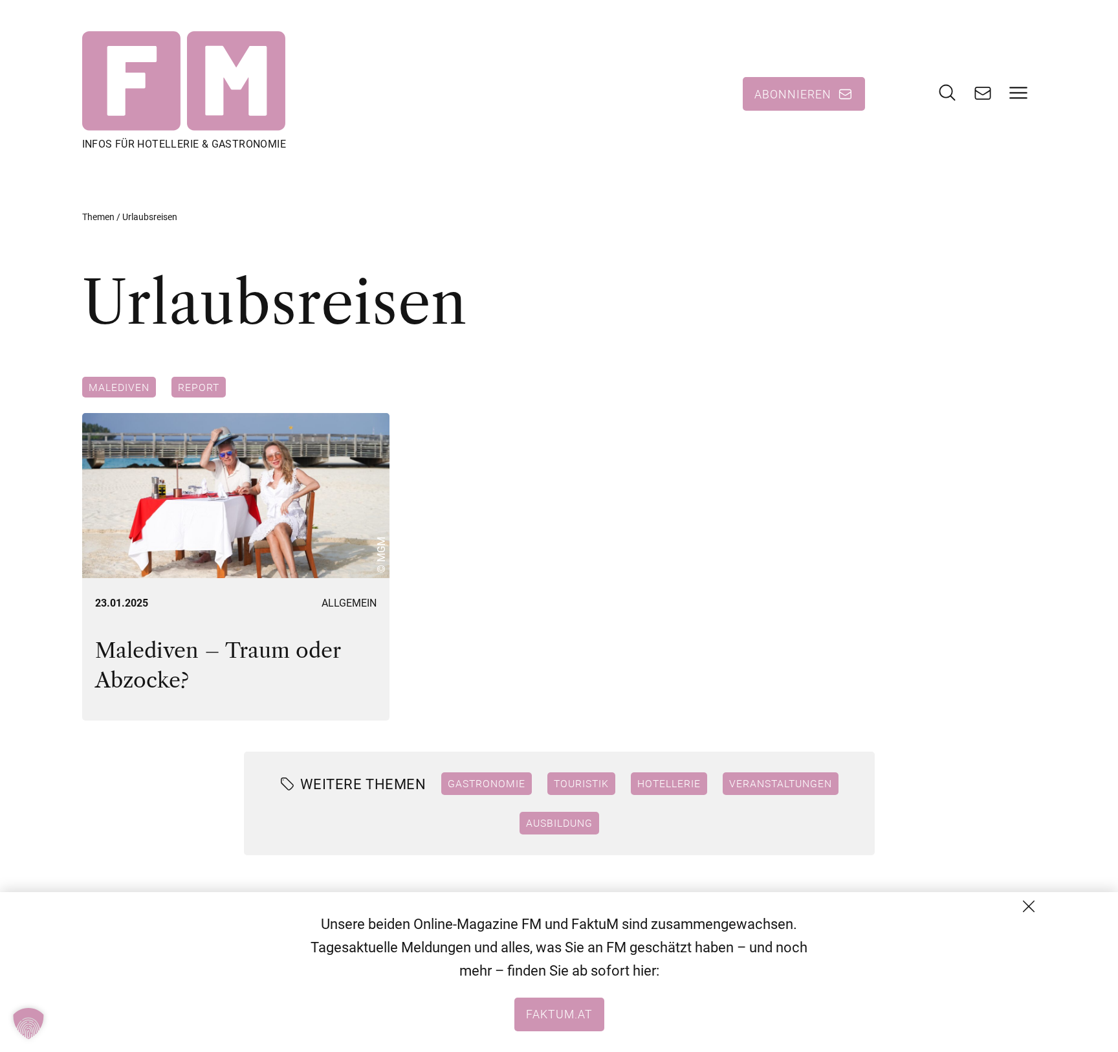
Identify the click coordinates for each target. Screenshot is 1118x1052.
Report (198, 387)
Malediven (119, 387)
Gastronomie (486, 783)
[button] (28, 1023)
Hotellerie (669, 783)
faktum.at (559, 1014)
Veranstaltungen (780, 783)
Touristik (581, 783)
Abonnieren (792, 94)
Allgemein (349, 603)
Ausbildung (559, 823)
